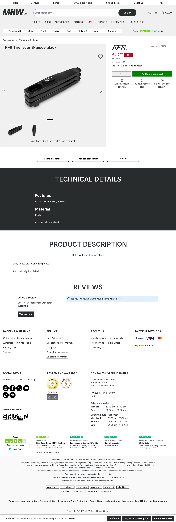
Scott (43, 31)
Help (15, 3)
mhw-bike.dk (92, 491)
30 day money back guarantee (17, 338)
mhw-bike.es (82, 487)
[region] (53, 98)
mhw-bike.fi (78, 491)
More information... (69, 518)
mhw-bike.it (109, 487)
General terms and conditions (105, 501)
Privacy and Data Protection (72, 501)
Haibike (56, 31)
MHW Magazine (98, 347)
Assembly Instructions (57, 352)
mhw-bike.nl (65, 491)
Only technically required (136, 518)
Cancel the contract (57, 356)
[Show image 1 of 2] (50, 119)
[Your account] (156, 12)
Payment (56, 3)
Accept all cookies (162, 518)
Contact (35, 3)
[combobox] (78, 12)
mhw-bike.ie (122, 487)
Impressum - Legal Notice (135, 501)
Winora (97, 31)
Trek (69, 31)
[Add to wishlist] (100, 56)
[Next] (101, 91)
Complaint (51, 347)
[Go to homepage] (15, 12)
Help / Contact (54, 338)
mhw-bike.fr (96, 487)
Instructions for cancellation (41, 501)
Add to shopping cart (152, 74)
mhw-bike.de (52, 487)
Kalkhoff (83, 31)
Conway (112, 31)
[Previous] (4, 91)
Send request (68, 141)
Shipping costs (113, 3)
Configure (114, 518)
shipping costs (76, 459)
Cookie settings (17, 501)
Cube (30, 31)
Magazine (138, 3)
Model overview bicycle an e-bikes (107, 338)
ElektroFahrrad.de (108, 491)
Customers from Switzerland (17, 343)
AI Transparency (158, 501)
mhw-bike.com (67, 487)
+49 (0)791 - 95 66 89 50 (103, 393)
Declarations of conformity (60, 343)
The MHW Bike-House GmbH (105, 343)
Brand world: (15, 31)
